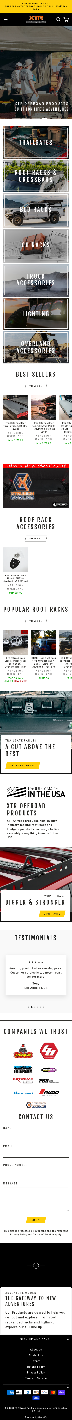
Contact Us (36, 1355)
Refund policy (36, 1366)
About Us (36, 1349)
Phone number (15, 1164)
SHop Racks (52, 913)
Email (8, 1146)
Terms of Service (43, 1234)
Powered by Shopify (36, 1417)
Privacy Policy (18, 1234)
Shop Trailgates (22, 765)
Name (7, 1127)
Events (36, 1361)
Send (36, 1220)
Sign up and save (35, 1339)
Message (10, 1183)
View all (35, 386)
